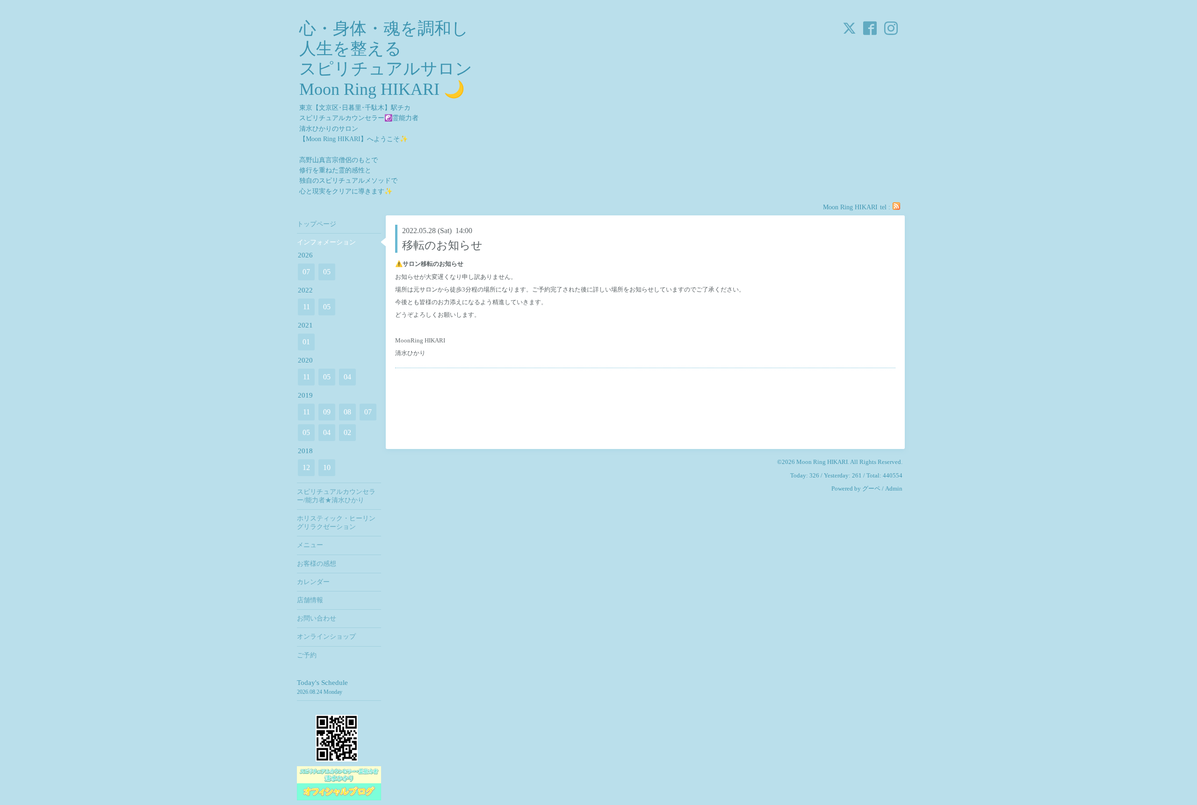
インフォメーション (326, 242)
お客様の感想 (316, 563)
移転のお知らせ (442, 245)
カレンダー (313, 581)
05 (327, 272)
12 (306, 467)
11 (306, 307)
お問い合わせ (316, 618)
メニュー (310, 545)
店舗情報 (310, 600)
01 (306, 342)
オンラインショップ (326, 636)
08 (347, 412)
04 (347, 377)
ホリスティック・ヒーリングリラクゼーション (336, 522)
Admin (893, 488)
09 (327, 412)
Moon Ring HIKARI (822, 461)
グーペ (871, 488)
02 (347, 432)
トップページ (316, 224)
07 (306, 272)
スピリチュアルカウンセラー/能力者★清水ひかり (336, 496)
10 (327, 467)
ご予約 (307, 655)
